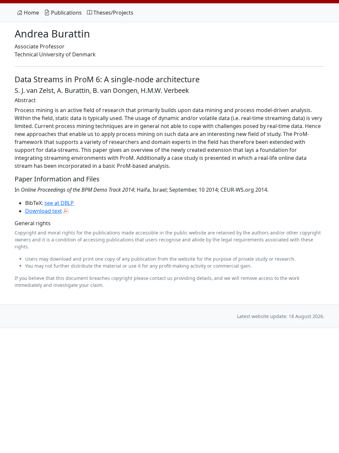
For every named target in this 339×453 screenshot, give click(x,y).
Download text (43, 211)
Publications (66, 12)
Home (31, 12)
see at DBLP (59, 203)
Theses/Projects (112, 12)
